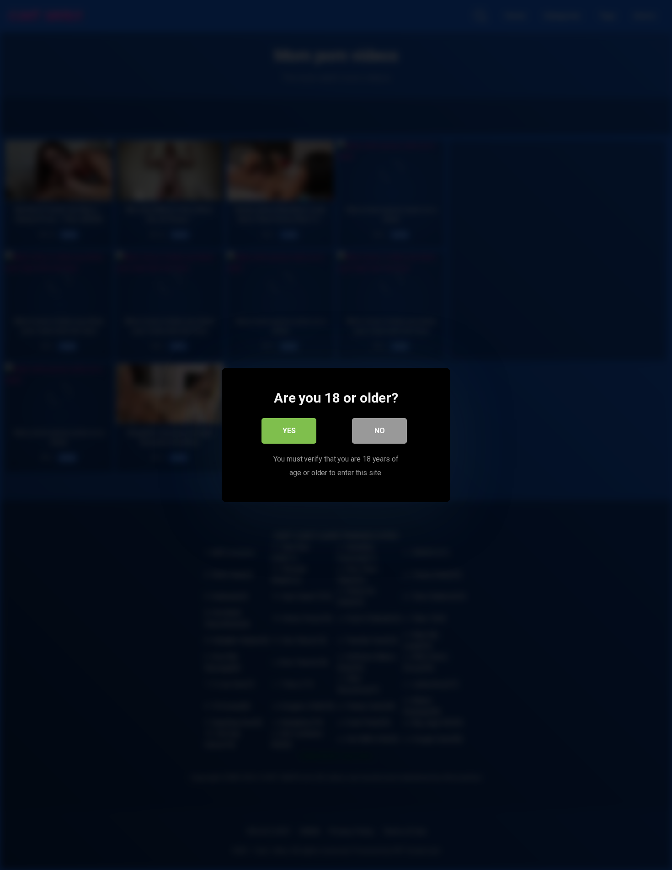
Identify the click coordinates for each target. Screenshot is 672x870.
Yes (289, 430)
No (379, 430)
